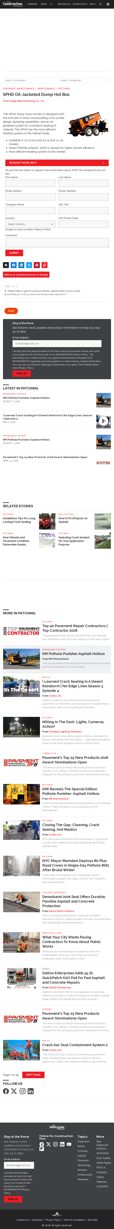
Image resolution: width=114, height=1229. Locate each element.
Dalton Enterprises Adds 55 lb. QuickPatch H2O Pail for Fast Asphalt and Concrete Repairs (73, 977)
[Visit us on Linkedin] (31, 1091)
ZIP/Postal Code (68, 218)
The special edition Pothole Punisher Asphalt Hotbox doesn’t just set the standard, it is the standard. (76, 665)
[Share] (14, 265)
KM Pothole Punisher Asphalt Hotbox (26, 397)
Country (10, 218)
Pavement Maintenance (18, 88)
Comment (11, 235)
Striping (47, 1009)
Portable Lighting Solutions (65, 731)
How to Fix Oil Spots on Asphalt (72, 520)
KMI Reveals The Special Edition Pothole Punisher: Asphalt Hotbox (71, 791)
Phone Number (67, 191)
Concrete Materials (54, 892)
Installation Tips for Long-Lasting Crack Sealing (19, 520)
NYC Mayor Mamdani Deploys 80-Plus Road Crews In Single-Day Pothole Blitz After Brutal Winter (75, 865)
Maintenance (46, 88)
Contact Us (23, 1219)
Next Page (33, 1074)
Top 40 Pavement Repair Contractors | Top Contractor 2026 (75, 628)
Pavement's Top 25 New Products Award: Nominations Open (70, 1015)
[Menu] (108, 4)
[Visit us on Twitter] (14, 1091)
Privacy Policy (25, 367)
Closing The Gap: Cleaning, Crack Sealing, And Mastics (70, 827)
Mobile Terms (91, 364)
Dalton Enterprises (60, 987)
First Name (12, 177)
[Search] (100, 4)
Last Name (65, 177)
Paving (46, 969)
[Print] (6, 265)
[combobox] (29, 80)
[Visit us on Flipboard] (41, 1148)
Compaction (49, 753)
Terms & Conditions (74, 1219)
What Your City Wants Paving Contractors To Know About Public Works (71, 941)
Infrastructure (51, 933)
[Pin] (37, 265)
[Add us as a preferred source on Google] (45, 265)
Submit (14, 252)
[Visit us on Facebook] (6, 1091)
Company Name (14, 204)
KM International (59, 798)
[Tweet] (29, 265)
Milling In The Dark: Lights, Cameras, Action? (73, 724)
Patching (64, 88)
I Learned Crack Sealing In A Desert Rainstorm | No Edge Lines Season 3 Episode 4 (47, 417)
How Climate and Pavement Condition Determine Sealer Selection (16, 541)
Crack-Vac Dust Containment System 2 (75, 1045)
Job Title (64, 204)
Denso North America (61, 911)
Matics (46, 677)
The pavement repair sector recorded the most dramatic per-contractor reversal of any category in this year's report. (76, 637)
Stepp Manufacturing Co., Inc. (27, 101)
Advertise (37, 1219)
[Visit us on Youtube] (69, 1144)
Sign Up (21, 373)
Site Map (93, 1219)
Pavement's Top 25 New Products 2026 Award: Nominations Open (45, 457)
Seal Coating (66, 514)
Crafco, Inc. (55, 695)
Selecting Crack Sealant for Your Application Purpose (74, 541)
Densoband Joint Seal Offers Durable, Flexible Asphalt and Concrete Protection (74, 901)
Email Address (14, 191)
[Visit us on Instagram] (23, 1091)
